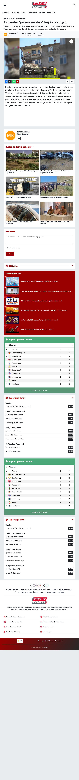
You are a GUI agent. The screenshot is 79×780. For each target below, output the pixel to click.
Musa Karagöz (22, 134)
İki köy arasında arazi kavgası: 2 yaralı (54, 197)
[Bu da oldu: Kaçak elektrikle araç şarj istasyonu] (22, 211)
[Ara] (74, 5)
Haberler (7, 18)
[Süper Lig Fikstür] (72, 398)
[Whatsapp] (47, 585)
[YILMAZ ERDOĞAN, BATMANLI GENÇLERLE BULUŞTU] (57, 211)
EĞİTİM (16, 592)
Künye (41, 592)
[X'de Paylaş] (10, 81)
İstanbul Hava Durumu (50, 617)
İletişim (35, 592)
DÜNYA (42, 13)
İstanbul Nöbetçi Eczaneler (15, 617)
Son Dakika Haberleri (13, 632)
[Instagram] (36, 585)
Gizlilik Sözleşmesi (26, 592)
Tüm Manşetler (48, 627)
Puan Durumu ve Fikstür (14, 627)
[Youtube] (39, 585)
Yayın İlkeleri (61, 592)
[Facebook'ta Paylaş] (6, 81)
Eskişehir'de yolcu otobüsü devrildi (18, 197)
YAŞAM (55, 590)
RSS (20, 641)
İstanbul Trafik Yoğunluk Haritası (53, 622)
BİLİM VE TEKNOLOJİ (65, 590)
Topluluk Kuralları (50, 592)
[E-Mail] (19, 138)
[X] (32, 585)
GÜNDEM (5, 13)
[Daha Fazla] (17, 81)
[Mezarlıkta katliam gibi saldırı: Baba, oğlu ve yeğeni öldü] (22, 160)
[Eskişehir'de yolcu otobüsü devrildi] (22, 186)
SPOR (24, 13)
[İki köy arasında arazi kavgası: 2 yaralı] (57, 186)
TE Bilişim (45, 647)
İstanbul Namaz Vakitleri (15, 622)
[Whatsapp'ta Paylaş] (14, 81)
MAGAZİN (32, 13)
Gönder (10, 254)
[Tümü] (72, 266)
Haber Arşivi (47, 632)
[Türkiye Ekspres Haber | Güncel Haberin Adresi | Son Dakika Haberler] (39, 5)
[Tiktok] (43, 585)
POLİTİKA (15, 13)
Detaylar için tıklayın (39, 390)
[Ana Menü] (5, 5)
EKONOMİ (51, 13)
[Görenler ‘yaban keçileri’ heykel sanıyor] (39, 58)
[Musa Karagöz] (10, 135)
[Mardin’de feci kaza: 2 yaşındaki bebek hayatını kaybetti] (57, 160)
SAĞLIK (49, 590)
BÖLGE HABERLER (19, 18)
